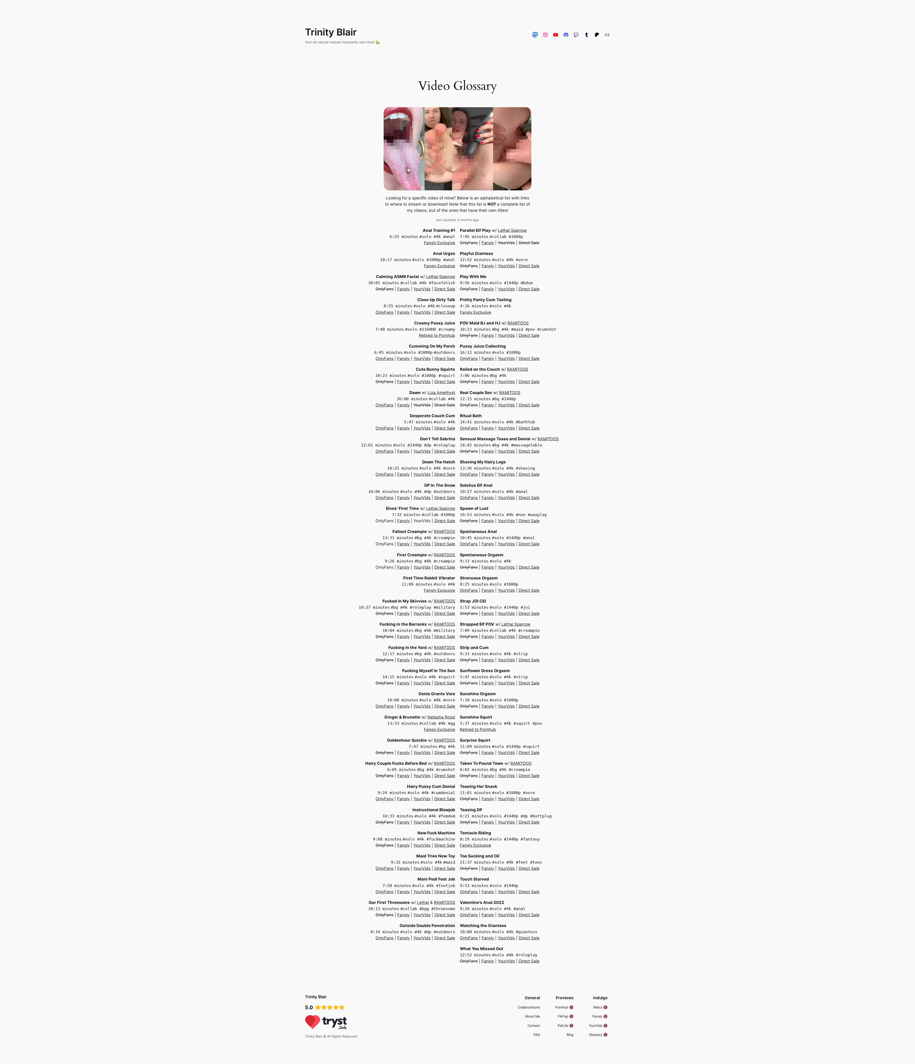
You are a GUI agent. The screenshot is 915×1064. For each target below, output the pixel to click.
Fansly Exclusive (439, 242)
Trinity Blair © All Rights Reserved (331, 1036)
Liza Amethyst (441, 392)
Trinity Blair (331, 32)
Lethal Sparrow (440, 276)
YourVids (422, 289)
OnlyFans (384, 312)
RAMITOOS (444, 531)
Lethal (423, 902)
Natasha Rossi (441, 717)
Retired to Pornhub (437, 335)
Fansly (403, 289)
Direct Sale (444, 289)
